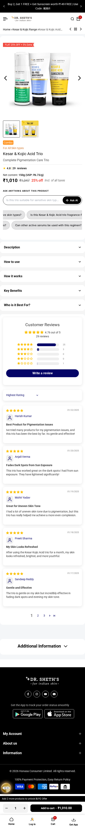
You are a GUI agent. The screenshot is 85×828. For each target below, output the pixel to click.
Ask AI (74, 200)
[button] (25, 344)
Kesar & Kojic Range (24, 29)
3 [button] (44, 615)
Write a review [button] (42, 373)
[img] (14, 410)
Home (6, 29)
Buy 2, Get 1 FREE (18, 4)
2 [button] (38, 615)
